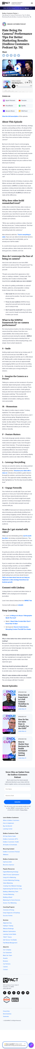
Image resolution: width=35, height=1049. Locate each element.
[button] (15, 1045)
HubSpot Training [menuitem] (8, 926)
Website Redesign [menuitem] (8, 928)
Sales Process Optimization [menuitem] (11, 874)
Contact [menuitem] (5, 969)
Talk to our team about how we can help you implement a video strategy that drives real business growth (16, 579)
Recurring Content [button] (8, 849)
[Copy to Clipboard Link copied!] (18, 55)
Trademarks (6, 1016)
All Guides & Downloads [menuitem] (10, 845)
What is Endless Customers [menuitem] (11, 820)
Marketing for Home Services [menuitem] (11, 900)
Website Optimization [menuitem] (9, 931)
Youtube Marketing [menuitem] (8, 894)
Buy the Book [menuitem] (7, 826)
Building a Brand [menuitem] (7, 897)
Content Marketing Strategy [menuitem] (11, 880)
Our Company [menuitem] (7, 950)
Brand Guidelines (7, 1013)
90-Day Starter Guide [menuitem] (9, 836)
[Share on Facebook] (11, 55)
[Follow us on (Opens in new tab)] (5, 992)
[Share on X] (7, 55)
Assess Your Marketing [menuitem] (9, 903)
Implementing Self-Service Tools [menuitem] (12, 889)
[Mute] (16, 75)
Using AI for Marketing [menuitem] (9, 877)
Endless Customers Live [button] (10, 859)
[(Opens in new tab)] (7, 999)
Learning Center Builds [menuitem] (9, 934)
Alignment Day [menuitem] (7, 923)
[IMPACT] (6, 3)
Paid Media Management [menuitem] (10, 943)
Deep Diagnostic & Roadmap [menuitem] (11, 913)
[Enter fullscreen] (31, 75)
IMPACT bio (28, 601)
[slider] (8, 75)
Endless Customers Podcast (10, 13)
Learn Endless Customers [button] (11, 817)
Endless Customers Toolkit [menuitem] (11, 842)
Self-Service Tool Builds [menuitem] (10, 940)
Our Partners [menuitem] (6, 964)
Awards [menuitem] (5, 958)
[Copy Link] (18, 55)
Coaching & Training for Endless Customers (17, 3)
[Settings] (28, 75)
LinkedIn (20, 605)
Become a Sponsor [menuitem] (8, 865)
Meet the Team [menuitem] (7, 955)
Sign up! (27, 8)
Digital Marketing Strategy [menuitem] (10, 872)
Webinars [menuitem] (5, 854)
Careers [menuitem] (5, 967)
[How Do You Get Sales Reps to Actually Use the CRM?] (17, 724)
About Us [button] (6, 947)
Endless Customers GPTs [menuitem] (10, 839)
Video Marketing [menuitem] (8, 883)
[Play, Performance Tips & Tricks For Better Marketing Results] (4, 75)
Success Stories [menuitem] (7, 915)
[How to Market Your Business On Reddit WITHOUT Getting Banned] (17, 748)
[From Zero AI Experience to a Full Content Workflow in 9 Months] (17, 701)
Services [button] (5, 920)
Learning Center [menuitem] (7, 829)
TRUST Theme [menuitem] (7, 937)
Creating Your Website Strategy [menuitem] (12, 886)
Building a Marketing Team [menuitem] (10, 891)
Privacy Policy (23, 810)
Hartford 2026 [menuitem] (7, 862)
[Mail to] (14, 55)
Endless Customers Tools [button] (10, 833)
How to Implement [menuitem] (8, 823)
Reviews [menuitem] (5, 961)
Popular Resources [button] (9, 869)
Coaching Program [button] (9, 907)
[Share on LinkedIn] (3, 55)
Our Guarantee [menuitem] (7, 952)
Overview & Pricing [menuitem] (8, 910)
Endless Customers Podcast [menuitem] (11, 852)
